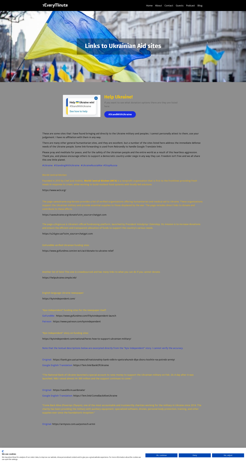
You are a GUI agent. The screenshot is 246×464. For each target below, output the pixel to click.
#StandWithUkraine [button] (120, 114)
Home (149, 5)
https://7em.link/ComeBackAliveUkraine (95, 395)
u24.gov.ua (59, 224)
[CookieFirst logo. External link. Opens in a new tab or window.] (3, 451)
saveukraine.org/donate (66, 201)
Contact (169, 5)
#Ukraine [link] (47, 165)
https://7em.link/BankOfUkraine (91, 365)
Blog (199, 5)
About (158, 5)
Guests (179, 5)
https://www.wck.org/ (54, 190)
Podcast (190, 5)
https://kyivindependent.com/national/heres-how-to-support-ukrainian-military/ (86, 338)
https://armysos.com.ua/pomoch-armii (73, 424)
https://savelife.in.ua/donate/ (68, 390)
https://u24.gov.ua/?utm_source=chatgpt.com (67, 233)
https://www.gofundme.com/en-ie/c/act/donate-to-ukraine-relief (78, 250)
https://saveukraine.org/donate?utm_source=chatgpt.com (74, 214)
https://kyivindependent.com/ (58, 298)
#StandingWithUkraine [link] (66, 165)
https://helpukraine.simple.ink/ (59, 277)
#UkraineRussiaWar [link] (92, 165)
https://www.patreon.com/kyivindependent (76, 321)
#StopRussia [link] (110, 165)
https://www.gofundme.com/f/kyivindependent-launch (85, 315)
